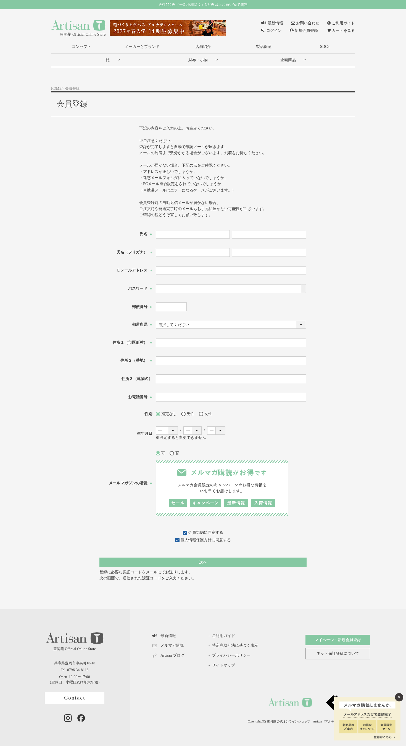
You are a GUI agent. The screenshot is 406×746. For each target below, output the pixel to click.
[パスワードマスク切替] (303, 288)
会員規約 (196, 532)
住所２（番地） (136, 360)
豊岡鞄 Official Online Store (83, 34)
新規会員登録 (306, 31)
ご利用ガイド (343, 23)
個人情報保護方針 (196, 540)
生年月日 (144, 433)
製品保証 (263, 47)
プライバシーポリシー (231, 655)
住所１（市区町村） (132, 342)
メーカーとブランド (142, 47)
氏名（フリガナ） (134, 252)
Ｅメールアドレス (134, 270)
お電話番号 (140, 397)
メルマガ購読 (172, 645)
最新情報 (275, 23)
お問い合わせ (307, 23)
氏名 (146, 234)
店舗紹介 (203, 47)
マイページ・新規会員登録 (338, 640)
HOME (56, 88)
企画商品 (288, 60)
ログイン (273, 31)
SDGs (324, 47)
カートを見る (343, 31)
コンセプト (81, 47)
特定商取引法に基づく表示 (235, 645)
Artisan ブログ (172, 655)
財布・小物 (198, 60)
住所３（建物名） (137, 379)
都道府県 (142, 324)
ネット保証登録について (338, 653)
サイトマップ (223, 665)
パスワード (140, 288)
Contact (74, 698)
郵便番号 (142, 307)
